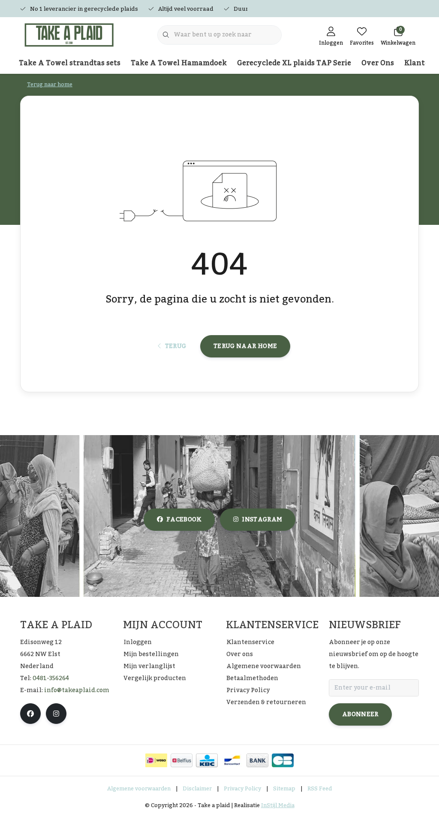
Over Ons (377, 63)
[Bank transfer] (257, 760)
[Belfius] (181, 760)
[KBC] (207, 760)
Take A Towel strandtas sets (69, 63)
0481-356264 (51, 678)
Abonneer (360, 714)
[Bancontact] (232, 760)
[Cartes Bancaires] (283, 760)
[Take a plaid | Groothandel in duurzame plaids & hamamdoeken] (72, 34)
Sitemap (284, 788)
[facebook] (30, 713)
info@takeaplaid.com (76, 690)
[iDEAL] (156, 760)
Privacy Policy (242, 788)
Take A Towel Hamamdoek (179, 63)
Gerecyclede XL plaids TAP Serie (294, 63)
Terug (175, 346)
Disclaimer (197, 788)
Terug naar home (245, 346)
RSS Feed (319, 788)
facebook (183, 520)
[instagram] (56, 713)
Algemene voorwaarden (139, 788)
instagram (262, 520)
